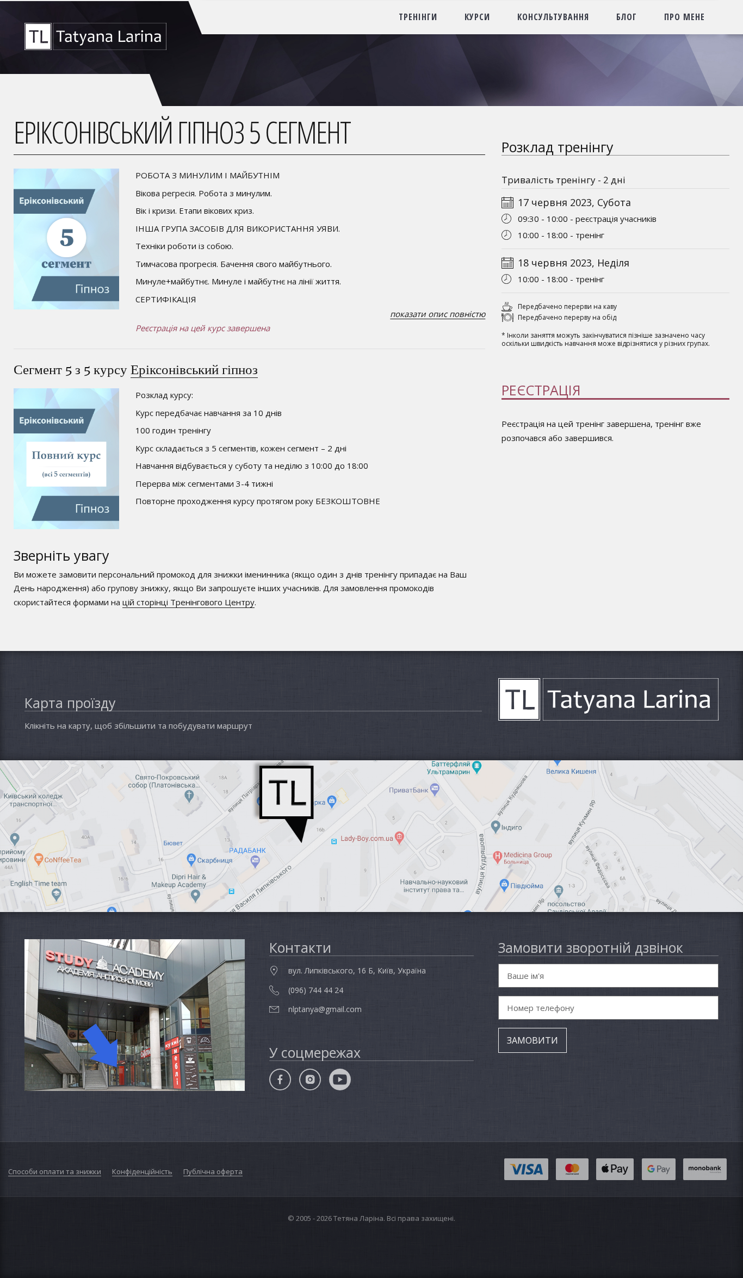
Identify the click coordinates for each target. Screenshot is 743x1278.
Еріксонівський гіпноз (194, 369)
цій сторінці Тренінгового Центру (188, 602)
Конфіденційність (142, 1171)
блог (626, 17)
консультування (553, 17)
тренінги (418, 17)
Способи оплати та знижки (54, 1171)
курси (477, 17)
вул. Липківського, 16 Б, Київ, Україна (357, 970)
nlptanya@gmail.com (325, 1009)
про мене (684, 17)
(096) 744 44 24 (315, 990)
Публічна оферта (213, 1171)
